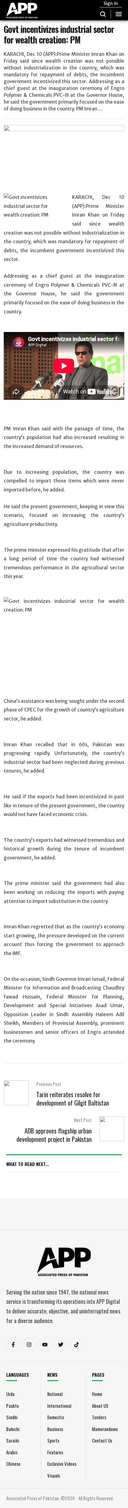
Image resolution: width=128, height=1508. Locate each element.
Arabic (12, 1452)
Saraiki (12, 1440)
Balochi (13, 1428)
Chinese (13, 1463)
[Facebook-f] (13, 1344)
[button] (102, 14)
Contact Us (102, 1440)
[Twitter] (61, 1344)
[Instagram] (29, 1344)
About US (100, 1405)
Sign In (110, 3)
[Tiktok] (77, 1344)
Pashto (12, 1405)
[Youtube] (45, 1344)
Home (97, 1393)
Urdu (10, 1393)
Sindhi (12, 1417)
